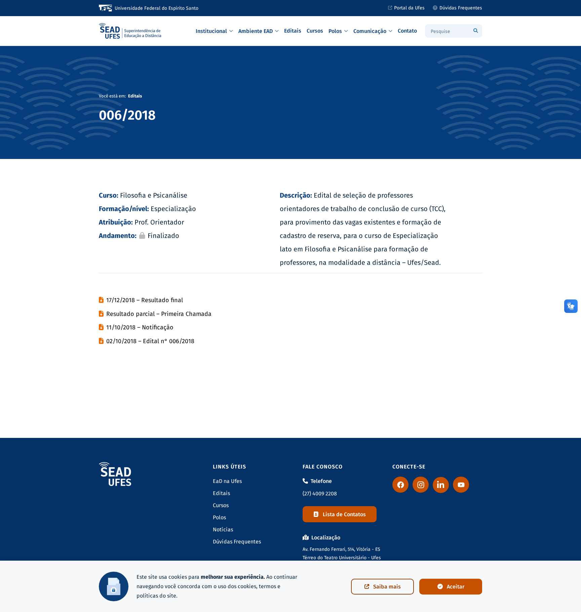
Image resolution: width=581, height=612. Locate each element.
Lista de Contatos (344, 514)
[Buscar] (475, 31)
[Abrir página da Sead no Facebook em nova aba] (400, 485)
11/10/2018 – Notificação (139, 327)
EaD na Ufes (227, 481)
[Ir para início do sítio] (130, 31)
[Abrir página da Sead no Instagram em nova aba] (421, 485)
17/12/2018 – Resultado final (144, 300)
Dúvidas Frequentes (460, 8)
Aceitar (455, 586)
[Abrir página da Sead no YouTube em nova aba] (461, 485)
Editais (292, 31)
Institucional (211, 31)
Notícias (223, 529)
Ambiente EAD (255, 31)
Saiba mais (387, 586)
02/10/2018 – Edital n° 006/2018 (150, 341)
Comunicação (369, 31)
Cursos (315, 31)
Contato (407, 31)
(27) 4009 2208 (320, 493)
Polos (335, 31)
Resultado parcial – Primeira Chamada (158, 314)
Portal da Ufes (409, 8)
